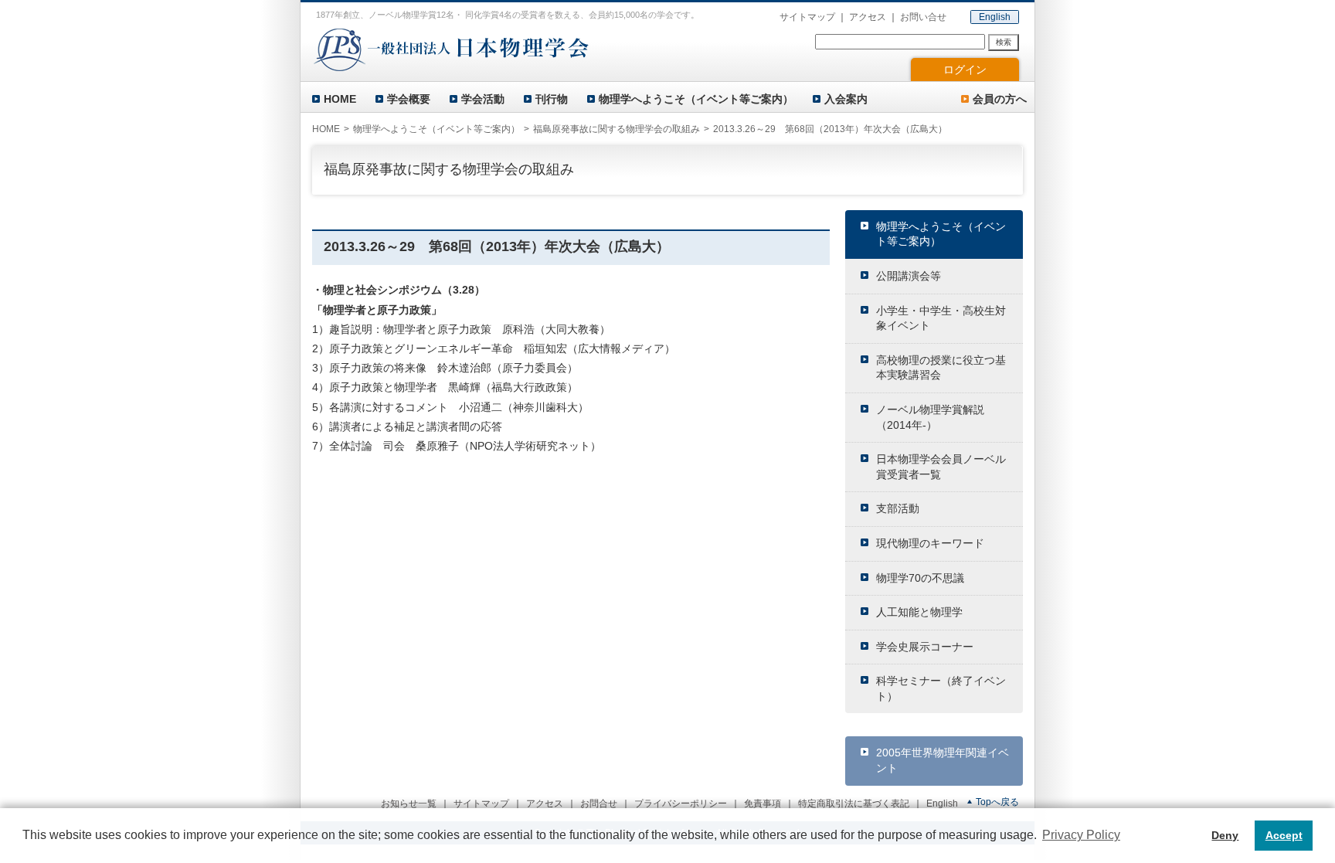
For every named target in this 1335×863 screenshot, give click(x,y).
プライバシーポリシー (680, 803)
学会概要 (408, 99)
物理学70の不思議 (920, 578)
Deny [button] (1224, 835)
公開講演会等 (908, 276)
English (995, 17)
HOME (340, 99)
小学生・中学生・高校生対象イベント (941, 318)
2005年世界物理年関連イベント (942, 760)
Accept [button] (1284, 835)
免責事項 (762, 803)
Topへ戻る (997, 802)
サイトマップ (807, 17)
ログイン (965, 69)
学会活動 (482, 99)
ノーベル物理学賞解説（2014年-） (930, 417)
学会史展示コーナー (924, 646)
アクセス (867, 17)
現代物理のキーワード (930, 543)
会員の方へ (1000, 99)
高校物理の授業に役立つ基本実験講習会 (941, 368)
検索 (1003, 42)
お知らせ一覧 (409, 803)
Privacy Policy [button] (1081, 834)
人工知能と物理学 (919, 612)
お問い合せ (923, 17)
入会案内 (846, 99)
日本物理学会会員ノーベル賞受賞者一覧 (941, 467)
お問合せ (598, 803)
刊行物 (551, 99)
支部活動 (897, 508)
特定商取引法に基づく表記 (853, 803)
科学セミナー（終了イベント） (941, 688)
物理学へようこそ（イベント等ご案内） (696, 99)
